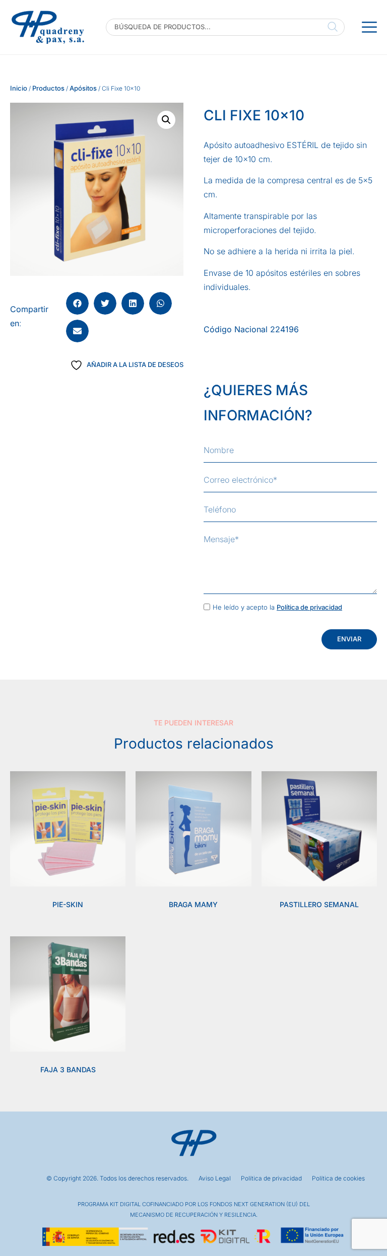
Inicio (18, 88)
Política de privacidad (309, 607)
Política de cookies (338, 1178)
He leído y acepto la (277, 607)
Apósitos (83, 88)
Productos (48, 88)
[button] (166, 120)
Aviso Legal (215, 1178)
